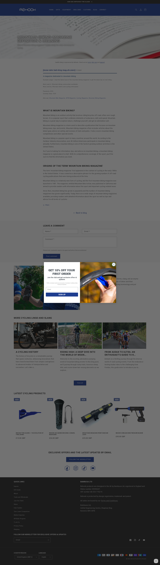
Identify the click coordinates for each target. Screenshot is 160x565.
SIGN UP (62, 294)
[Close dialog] (113, 264)
